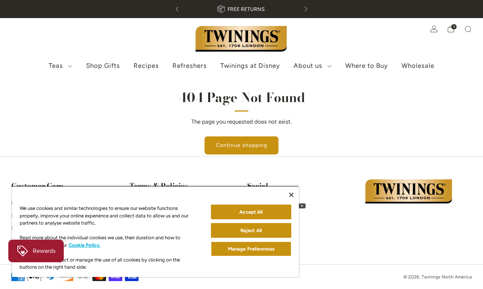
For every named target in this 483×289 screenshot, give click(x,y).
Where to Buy (366, 65)
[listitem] (241, 9)
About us (308, 65)
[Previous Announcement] (177, 9)
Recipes (146, 65)
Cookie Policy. (84, 245)
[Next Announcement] (306, 9)
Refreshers (189, 65)
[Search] (468, 29)
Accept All (251, 212)
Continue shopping (241, 145)
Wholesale (417, 65)
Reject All (251, 230)
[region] (155, 231)
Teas (56, 65)
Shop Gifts (103, 65)
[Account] (434, 29)
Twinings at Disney (250, 65)
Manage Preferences (251, 249)
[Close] (291, 195)
